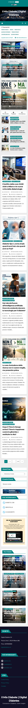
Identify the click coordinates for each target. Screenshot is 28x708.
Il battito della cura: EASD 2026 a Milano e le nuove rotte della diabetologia (13, 51)
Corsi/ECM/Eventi (6, 46)
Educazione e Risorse (8, 422)
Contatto (3, 686)
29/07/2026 (24, 103)
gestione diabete (15, 34)
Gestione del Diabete (9, 573)
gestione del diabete (5, 32)
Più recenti (5, 113)
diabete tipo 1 (18, 29)
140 (18, 461)
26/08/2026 (7, 53)
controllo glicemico (5, 34)
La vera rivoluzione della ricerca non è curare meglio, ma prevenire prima (17, 150)
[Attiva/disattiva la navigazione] (25, 23)
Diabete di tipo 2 (15, 32)
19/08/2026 (7, 71)
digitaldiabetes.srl (6, 647)
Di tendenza (22, 114)
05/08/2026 (7, 373)
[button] (22, 23)
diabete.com (7, 661)
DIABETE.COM (9, 502)
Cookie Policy (5, 679)
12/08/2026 (7, 313)
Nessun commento (16, 55)
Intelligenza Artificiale (16, 136)
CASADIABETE (10, 512)
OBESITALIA (9, 507)
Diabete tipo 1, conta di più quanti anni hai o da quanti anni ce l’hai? (13, 69)
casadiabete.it (8, 664)
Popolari (13, 114)
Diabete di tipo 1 (5, 29)
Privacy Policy (5, 683)
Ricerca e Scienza (16, 46)
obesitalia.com (8, 667)
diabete (11, 29)
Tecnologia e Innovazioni (16, 138)
